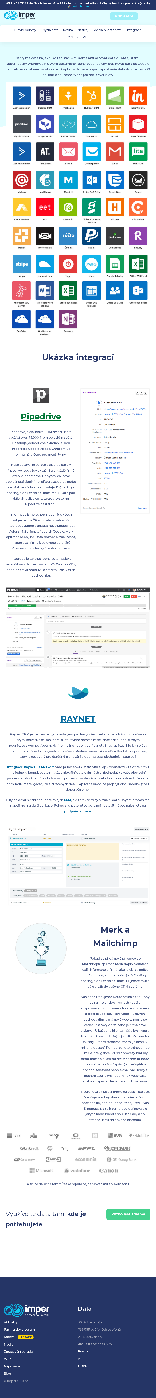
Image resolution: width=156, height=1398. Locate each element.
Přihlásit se (81, 6)
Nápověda (12, 1366)
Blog (7, 1373)
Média (9, 1344)
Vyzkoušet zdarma (128, 1214)
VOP (7, 1359)
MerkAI (73, 37)
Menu (148, 14)
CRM (67, 800)
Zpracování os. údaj (18, 1352)
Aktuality (11, 1322)
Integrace (134, 30)
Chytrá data (49, 30)
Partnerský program (19, 1329)
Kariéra (9, 1337)
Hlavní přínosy (25, 30)
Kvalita (68, 30)
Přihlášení (124, 16)
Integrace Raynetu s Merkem (31, 767)
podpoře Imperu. (78, 811)
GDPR (82, 1366)
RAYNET (78, 719)
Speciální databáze (107, 30)
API (85, 37)
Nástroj (82, 30)
